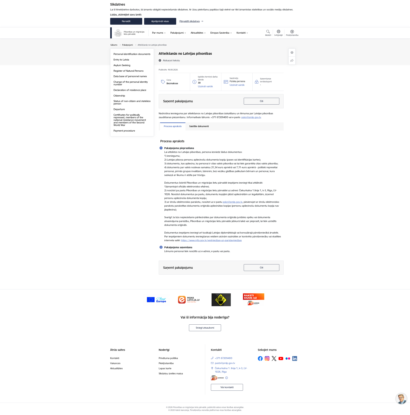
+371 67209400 (223, 358)
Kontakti (114, 358)
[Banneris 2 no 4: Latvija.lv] (189, 299)
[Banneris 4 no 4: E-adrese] (253, 299)
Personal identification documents (132, 54)
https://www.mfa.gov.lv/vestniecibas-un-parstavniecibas (211, 240)
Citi (261, 101)
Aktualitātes (116, 368)
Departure (119, 109)
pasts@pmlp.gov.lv (225, 363)
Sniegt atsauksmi (205, 327)
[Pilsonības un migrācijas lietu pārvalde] (129, 33)
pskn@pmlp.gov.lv (251, 117)
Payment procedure (124, 130)
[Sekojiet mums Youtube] (281, 358)
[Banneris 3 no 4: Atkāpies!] (221, 299)
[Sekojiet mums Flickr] (287, 358)
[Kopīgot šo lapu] (292, 60)
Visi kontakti (227, 387)
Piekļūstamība (166, 363)
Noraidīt (126, 21)
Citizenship (119, 95)
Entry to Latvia (121, 59)
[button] (205, 86)
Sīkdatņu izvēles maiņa (171, 373)
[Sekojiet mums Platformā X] (274, 358)
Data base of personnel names (130, 76)
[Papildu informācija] (226, 378)
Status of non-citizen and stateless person (132, 102)
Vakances (115, 363)
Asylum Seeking (122, 65)
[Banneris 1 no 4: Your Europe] (156, 299)
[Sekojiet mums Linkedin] (294, 358)
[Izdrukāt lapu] (292, 52)
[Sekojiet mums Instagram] (267, 358)
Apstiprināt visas (160, 21)
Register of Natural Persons (129, 70)
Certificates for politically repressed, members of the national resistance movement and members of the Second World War (130, 120)
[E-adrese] (217, 377)
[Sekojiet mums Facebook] (260, 358)
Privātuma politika (168, 358)
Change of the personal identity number (131, 83)
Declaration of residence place (130, 90)
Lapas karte (165, 368)
